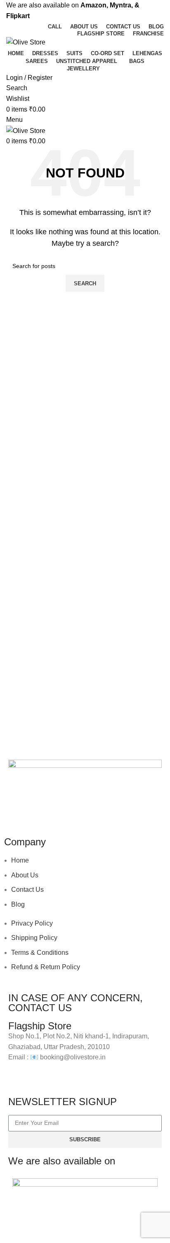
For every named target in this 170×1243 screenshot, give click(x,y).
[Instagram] (41, 811)
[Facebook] (18, 811)
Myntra (120, 5)
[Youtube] (63, 811)
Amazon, (94, 5)
